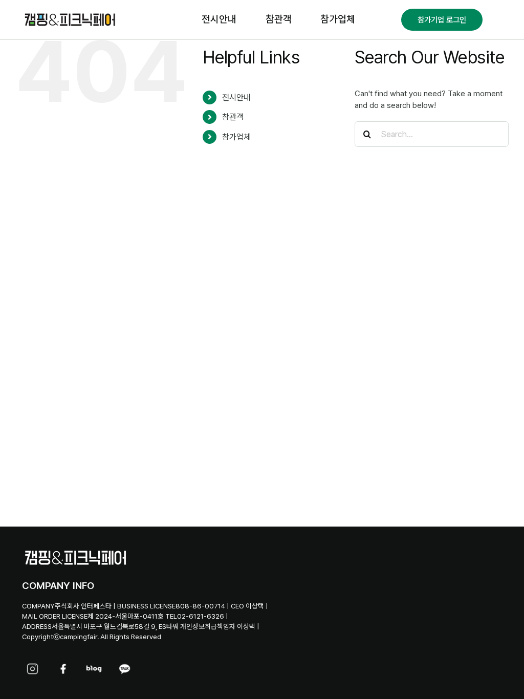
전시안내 (236, 97)
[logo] (70, 14)
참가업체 (236, 137)
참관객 (233, 117)
